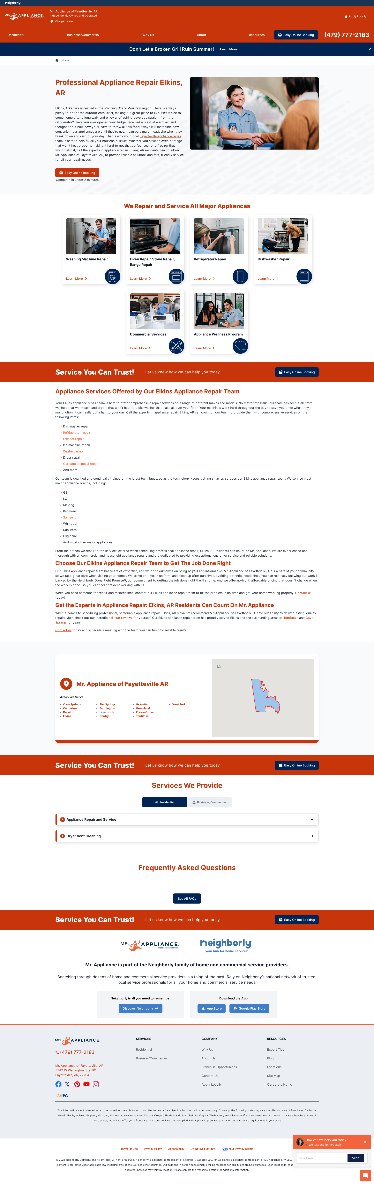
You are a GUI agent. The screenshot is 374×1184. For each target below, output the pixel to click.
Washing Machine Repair (87, 259)
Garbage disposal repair (81, 464)
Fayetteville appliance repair (160, 136)
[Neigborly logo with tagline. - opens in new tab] (225, 945)
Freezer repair (73, 439)
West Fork (179, 704)
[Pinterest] (77, 1084)
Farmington (107, 708)
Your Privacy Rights (240, 1148)
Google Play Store (252, 1008)
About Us (208, 1058)
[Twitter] (68, 1084)
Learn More (74, 278)
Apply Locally (212, 1084)
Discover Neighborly (138, 1008)
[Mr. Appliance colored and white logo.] (24, 16)
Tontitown (290, 618)
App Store (214, 1008)
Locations (274, 1067)
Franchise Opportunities (219, 1067)
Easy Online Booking (80, 173)
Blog (270, 1058)
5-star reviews (121, 618)
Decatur (68, 712)
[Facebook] (58, 1084)
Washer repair (73, 451)
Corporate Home (279, 1084)
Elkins (67, 716)
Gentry (104, 716)
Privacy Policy (153, 1148)
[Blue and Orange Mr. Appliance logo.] (150, 945)
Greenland (143, 708)
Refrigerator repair (76, 432)
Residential (167, 802)
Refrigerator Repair (210, 259)
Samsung (70, 517)
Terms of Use (129, 1148)
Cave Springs (72, 704)
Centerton (70, 708)
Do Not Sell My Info (203, 1148)
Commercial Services (148, 334)
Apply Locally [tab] (357, 16)
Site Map (273, 1076)
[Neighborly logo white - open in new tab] (13, 3)
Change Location (64, 21)
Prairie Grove (144, 712)
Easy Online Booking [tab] (298, 35)
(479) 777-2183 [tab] (346, 34)
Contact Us (210, 1076)
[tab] (16, 35)
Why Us (207, 1049)
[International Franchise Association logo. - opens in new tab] (62, 1096)
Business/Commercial (212, 802)
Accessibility (176, 1148)
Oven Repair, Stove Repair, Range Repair (152, 262)
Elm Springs (108, 704)
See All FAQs (187, 898)
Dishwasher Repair (273, 259)
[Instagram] (96, 1084)
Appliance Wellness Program (218, 334)
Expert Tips (275, 1049)
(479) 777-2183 (77, 1052)
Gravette (141, 704)
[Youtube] (86, 1084)
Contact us (303, 593)
